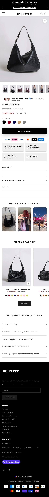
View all (24, 303)
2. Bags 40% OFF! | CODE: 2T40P (24, 8)
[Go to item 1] (5, 89)
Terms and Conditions (9, 426)
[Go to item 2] (13, 89)
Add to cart (24, 131)
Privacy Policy (6, 422)
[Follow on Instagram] (3, 470)
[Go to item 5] (34, 89)
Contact (5, 409)
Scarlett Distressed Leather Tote (17, 289)
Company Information (9, 416)
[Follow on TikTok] (9, 470)
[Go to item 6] (42, 89)
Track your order (7, 412)
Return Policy (6, 433)
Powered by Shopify (32, 481)
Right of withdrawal (8, 419)
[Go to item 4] (27, 89)
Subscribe (10, 397)
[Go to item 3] (20, 89)
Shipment (5, 429)
